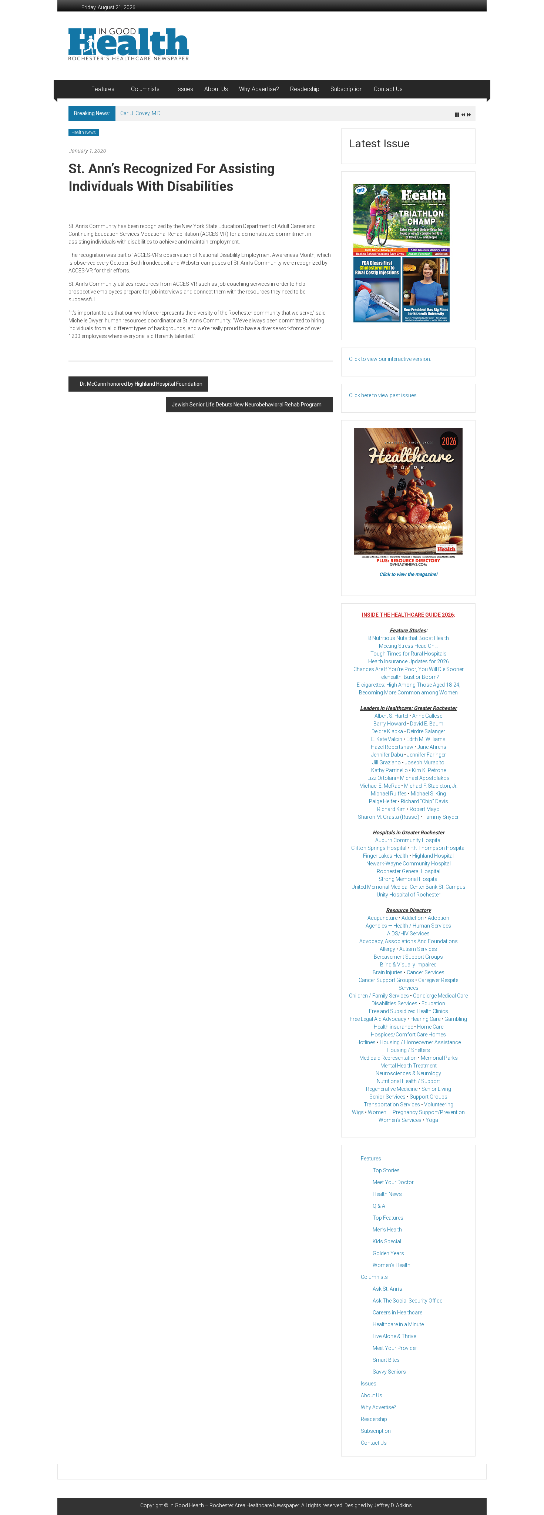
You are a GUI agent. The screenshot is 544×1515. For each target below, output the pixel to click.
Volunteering (438, 1104)
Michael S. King (428, 794)
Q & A (379, 1206)
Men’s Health (387, 1230)
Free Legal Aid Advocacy (378, 1019)
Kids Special (387, 1241)
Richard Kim (391, 809)
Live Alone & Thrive (394, 1336)
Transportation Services (392, 1104)
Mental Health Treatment (408, 1066)
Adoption (438, 918)
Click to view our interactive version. (390, 359)
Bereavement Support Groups (408, 957)
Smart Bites (386, 1360)
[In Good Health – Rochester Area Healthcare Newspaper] (77, 89)
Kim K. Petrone (429, 770)
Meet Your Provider (395, 1348)
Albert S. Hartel (391, 716)
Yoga (432, 1120)
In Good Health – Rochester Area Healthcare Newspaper (234, 1505)
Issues (184, 89)
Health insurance (393, 1027)
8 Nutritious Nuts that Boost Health (408, 638)
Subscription (346, 89)
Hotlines (366, 1042)
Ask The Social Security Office (407, 1301)
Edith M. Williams (426, 739)
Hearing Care (425, 1019)
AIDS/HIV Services (408, 933)
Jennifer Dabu (387, 755)
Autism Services (418, 949)
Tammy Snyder (441, 817)
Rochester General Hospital (408, 871)
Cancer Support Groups (386, 980)
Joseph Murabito (424, 762)
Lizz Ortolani (381, 778)
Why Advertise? (259, 89)
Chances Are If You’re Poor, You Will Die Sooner (408, 669)
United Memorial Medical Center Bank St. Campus (409, 887)
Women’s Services (400, 1120)
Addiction (413, 918)
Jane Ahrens (431, 747)
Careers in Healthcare (397, 1312)
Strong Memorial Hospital (409, 879)
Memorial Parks (439, 1058)
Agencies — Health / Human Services (408, 926)
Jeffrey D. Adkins (393, 1505)
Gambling (455, 1019)
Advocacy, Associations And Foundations (408, 941)
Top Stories (386, 1170)
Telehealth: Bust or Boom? (408, 677)
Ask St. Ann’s (387, 1289)
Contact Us (388, 89)
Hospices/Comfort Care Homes (408, 1035)
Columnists (145, 89)
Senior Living (436, 1089)
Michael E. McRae (379, 786)
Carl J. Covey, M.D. (140, 113)
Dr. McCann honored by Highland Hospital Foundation (141, 384)
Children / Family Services (379, 996)
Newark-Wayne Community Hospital (408, 864)
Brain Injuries (388, 972)
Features (102, 89)
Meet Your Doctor (393, 1182)
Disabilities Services (394, 1003)
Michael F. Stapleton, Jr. (430, 786)
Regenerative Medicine (391, 1089)
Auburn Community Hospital (408, 840)
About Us (216, 89)
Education (433, 1003)
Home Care (430, 1027)
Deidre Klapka (387, 731)
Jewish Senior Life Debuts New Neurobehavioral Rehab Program (247, 405)
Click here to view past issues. (383, 395)
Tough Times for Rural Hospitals (408, 654)
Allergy (387, 949)
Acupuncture (382, 918)
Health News (83, 132)
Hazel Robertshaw (392, 747)
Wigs (358, 1112)
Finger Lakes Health (385, 856)
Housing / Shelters (408, 1050)
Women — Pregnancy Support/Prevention (416, 1112)
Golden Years (388, 1253)
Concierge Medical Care (440, 996)
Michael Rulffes (389, 794)
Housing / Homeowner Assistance (420, 1042)
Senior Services (387, 1097)
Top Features (388, 1218)
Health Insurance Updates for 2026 (408, 661)
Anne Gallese (427, 716)
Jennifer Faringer (426, 755)
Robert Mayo (425, 809)
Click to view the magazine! (408, 574)
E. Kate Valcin (386, 739)
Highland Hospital (433, 856)
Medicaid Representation (388, 1058)
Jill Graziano (386, 762)
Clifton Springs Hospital (378, 848)
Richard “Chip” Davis (424, 801)
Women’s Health (391, 1265)
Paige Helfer (383, 801)
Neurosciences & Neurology (408, 1073)
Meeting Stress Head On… (408, 646)
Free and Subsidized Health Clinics (408, 1011)
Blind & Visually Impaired (408, 965)
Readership (304, 89)
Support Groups (428, 1097)
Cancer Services (425, 972)
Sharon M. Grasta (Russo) (388, 817)
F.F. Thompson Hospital (438, 848)
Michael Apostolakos (425, 778)
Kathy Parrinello (389, 770)
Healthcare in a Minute (398, 1324)
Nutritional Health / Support (408, 1081)
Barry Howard (389, 724)
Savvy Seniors (389, 1372)
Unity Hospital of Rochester (408, 895)
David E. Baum (426, 724)
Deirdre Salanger (426, 731)
